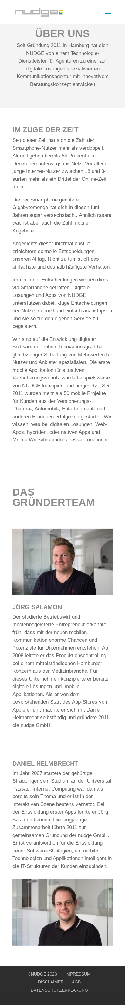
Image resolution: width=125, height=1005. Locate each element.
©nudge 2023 (42, 974)
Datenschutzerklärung (59, 990)
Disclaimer (51, 981)
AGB (76, 981)
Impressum (78, 974)
